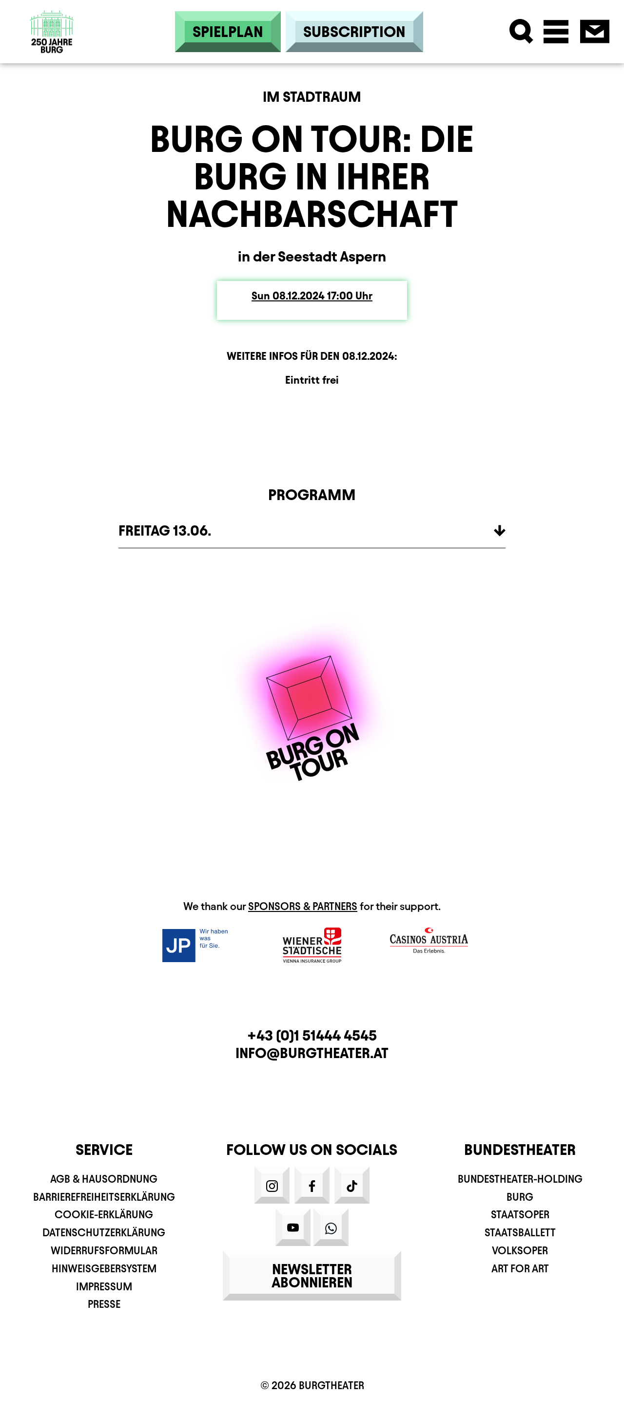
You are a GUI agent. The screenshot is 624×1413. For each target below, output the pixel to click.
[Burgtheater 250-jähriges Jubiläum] (52, 31)
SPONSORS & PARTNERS (302, 906)
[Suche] (521, 31)
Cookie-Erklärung (104, 1214)
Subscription (354, 31)
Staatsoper (520, 1214)
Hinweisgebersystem (104, 1268)
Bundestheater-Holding (520, 1179)
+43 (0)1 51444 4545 (312, 1035)
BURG (520, 1197)
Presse (104, 1304)
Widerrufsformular (104, 1250)
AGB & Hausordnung (103, 1179)
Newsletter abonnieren (312, 1275)
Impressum (104, 1286)
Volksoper (520, 1250)
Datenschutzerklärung (103, 1232)
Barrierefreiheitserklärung (104, 1197)
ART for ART (520, 1268)
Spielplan (228, 31)
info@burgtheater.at (312, 1053)
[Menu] (556, 31)
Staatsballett (520, 1232)
